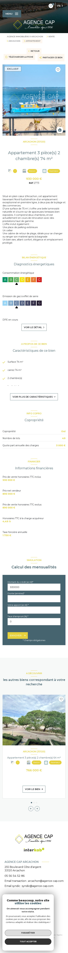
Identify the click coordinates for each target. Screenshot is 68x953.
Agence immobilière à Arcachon (25, 36)
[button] (37, 808)
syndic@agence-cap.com (37, 885)
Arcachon (14, 41)
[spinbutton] (34, 621)
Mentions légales (55, 935)
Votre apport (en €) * (18, 605)
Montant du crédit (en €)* (20, 582)
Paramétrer (28, 932)
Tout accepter (28, 941)
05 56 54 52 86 (15, 875)
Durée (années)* (16, 593)
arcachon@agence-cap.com (46, 880)
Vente (51, 37)
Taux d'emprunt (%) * (18, 616)
